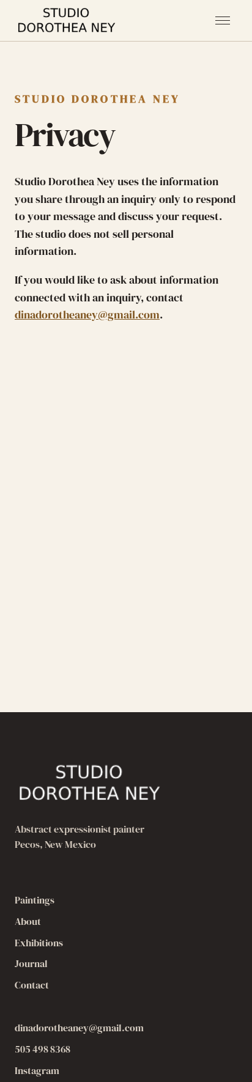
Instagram (37, 1070)
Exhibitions (39, 942)
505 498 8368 (42, 1049)
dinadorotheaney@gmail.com (87, 314)
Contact (32, 985)
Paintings (34, 900)
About (28, 921)
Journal (31, 963)
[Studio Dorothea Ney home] (67, 20)
